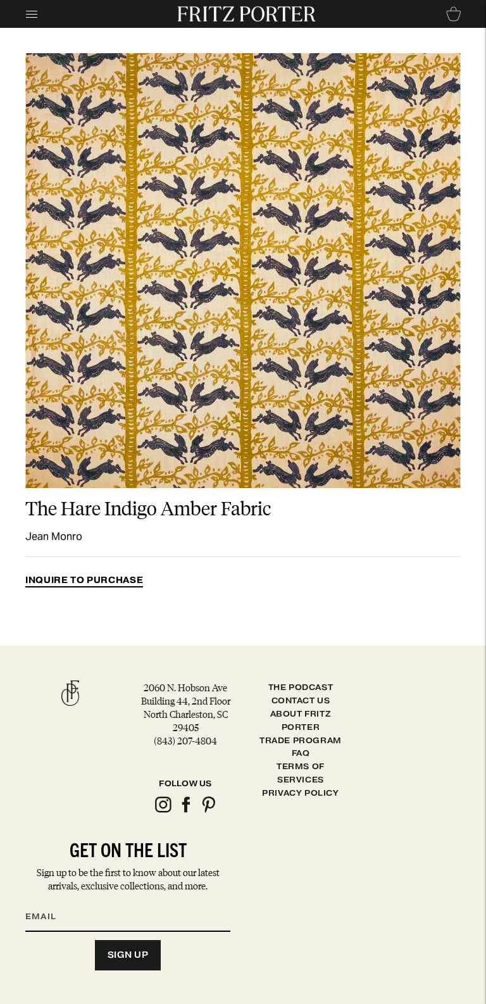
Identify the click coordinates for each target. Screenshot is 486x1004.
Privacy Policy (300, 793)
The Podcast (300, 687)
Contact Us (300, 700)
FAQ (301, 753)
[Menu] (31, 14)
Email (48, 901)
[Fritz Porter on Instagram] (162, 810)
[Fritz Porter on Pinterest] (208, 810)
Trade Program (300, 740)
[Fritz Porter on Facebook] (185, 810)
